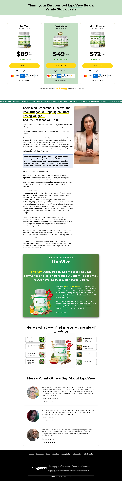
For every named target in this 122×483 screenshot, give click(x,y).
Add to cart (24, 65)
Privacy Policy (66, 454)
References (40, 454)
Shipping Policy (88, 454)
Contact (31, 454)
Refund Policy (77, 454)
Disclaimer (56, 454)
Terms (48, 454)
